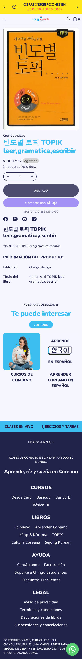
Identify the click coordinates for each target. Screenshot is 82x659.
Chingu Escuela (44, 640)
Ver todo (41, 325)
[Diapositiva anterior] (4, 6)
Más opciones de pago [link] (41, 211)
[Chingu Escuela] (41, 19)
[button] (76, 19)
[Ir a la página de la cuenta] (68, 19)
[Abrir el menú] (4, 19)
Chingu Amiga (14, 135)
